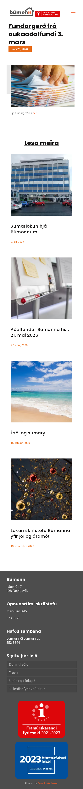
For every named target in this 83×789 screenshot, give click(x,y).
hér (34, 113)
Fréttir (14, 673)
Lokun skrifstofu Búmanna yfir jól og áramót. (40, 533)
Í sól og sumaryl (29, 433)
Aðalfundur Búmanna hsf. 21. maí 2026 (40, 332)
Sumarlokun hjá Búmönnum (29, 229)
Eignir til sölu (19, 664)
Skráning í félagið (22, 681)
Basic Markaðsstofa (48, 783)
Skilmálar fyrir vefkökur (27, 689)
